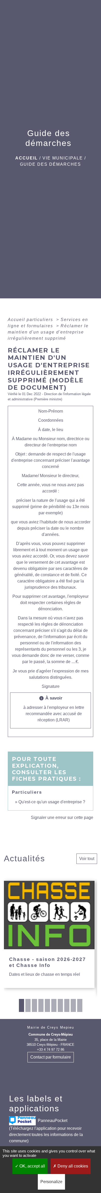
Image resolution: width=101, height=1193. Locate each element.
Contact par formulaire (50, 1057)
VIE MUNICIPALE (62, 158)
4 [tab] (41, 1005)
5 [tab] (47, 1005)
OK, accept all (31, 1166)
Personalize (51, 1181)
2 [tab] (28, 1005)
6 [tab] (53, 1005)
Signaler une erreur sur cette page (62, 817)
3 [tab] (34, 1005)
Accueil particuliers (31, 319)
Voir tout (86, 858)
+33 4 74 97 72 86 (50, 1049)
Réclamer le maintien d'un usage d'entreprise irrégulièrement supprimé (48, 332)
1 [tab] (21, 1005)
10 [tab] (79, 1005)
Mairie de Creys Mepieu (50, 1027)
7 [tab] (60, 1005)
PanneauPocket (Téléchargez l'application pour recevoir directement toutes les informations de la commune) (46, 1130)
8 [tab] (66, 1005)
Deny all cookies (72, 1166)
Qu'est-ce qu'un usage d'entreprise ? (51, 802)
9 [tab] (73, 1005)
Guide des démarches (50, 164)
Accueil (26, 158)
